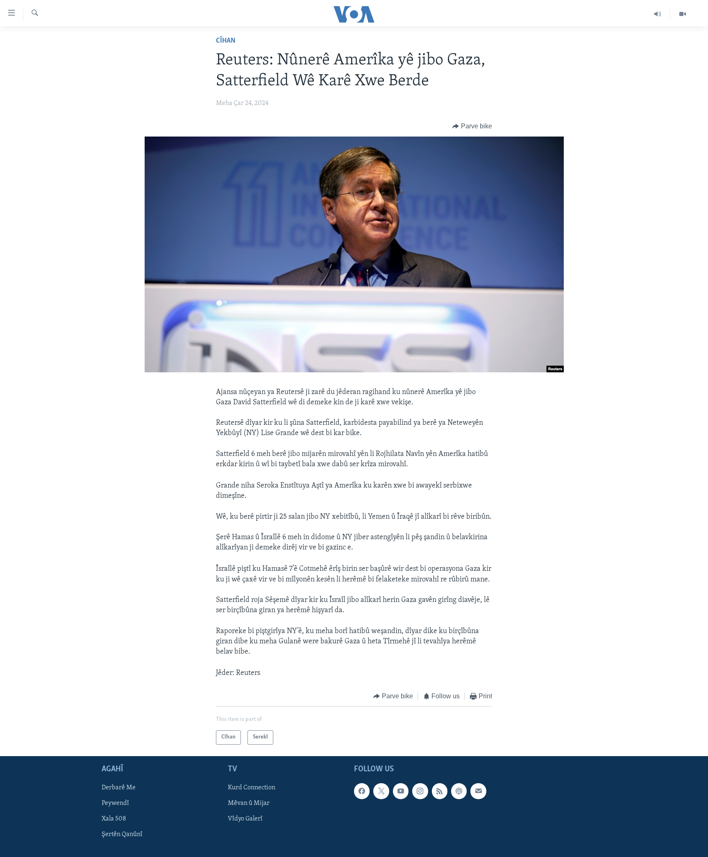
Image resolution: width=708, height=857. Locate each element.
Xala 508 (114, 819)
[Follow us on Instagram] (420, 791)
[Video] (682, 14)
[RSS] (439, 791)
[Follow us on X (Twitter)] (381, 791)
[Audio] (657, 14)
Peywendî (115, 803)
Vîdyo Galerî (245, 819)
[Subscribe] (478, 791)
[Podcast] (459, 791)
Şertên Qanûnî (122, 834)
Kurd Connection (251, 787)
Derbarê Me (119, 787)
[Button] (472, 126)
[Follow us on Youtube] (400, 791)
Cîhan (226, 41)
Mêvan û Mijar (249, 803)
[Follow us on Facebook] (362, 791)
